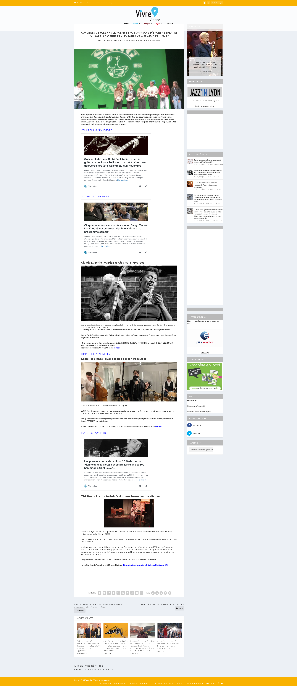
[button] (201, 73)
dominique (109, 40)
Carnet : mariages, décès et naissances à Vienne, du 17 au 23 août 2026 (207, 161)
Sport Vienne (217, 177)
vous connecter (87, 669)
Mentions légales (105, 683)
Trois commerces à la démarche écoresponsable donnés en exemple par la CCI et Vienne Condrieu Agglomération (89, 646)
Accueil (126, 24)
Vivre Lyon (153, 683)
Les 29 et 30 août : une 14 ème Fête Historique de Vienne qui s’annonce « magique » (205, 185)
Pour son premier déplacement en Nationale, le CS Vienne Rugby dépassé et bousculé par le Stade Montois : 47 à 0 (208, 172)
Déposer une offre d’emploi (196, 406)
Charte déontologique (120, 683)
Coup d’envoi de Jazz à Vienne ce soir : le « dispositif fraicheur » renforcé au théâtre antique (168, 644)
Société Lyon (216, 204)
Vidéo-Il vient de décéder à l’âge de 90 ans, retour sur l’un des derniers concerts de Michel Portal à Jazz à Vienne (205, 65)
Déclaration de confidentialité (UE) (198, 683)
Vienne (135, 24)
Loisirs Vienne (142, 40)
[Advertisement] (204, 133)
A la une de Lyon (207, 204)
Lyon (158, 24)
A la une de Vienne (130, 40)
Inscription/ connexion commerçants (199, 411)
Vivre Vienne (144, 683)
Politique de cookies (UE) (177, 683)
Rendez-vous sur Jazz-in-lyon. (205, 106)
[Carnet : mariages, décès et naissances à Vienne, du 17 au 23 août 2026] (190, 161)
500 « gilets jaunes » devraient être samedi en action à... (99, 3)
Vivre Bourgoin (162, 683)
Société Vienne (218, 164)
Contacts (169, 24)
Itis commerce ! (105, 680)
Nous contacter (192, 401)
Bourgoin (147, 24)
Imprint (212, 683)
